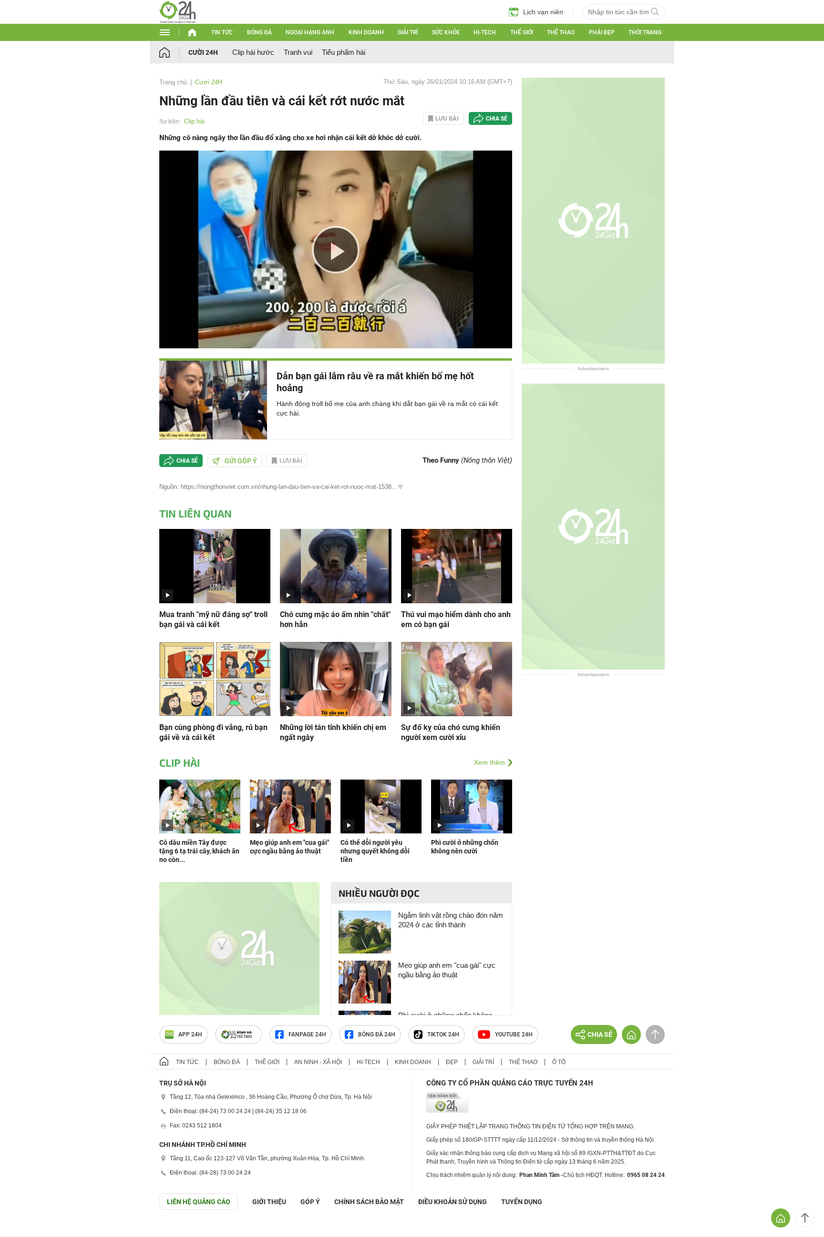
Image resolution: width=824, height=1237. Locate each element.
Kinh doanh (366, 32)
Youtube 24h (514, 1034)
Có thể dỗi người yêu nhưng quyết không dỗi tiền (375, 851)
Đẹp (452, 1062)
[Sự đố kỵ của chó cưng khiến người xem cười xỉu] (456, 678)
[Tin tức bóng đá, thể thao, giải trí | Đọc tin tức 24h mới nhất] (177, 21)
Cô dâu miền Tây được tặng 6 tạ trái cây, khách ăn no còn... (199, 851)
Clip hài (194, 121)
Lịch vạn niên (543, 12)
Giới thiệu (269, 1202)
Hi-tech (485, 32)
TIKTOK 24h (443, 1034)
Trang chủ (173, 82)
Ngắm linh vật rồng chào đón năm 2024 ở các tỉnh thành (450, 920)
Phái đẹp (602, 32)
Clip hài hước (253, 52)
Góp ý (310, 1202)
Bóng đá (259, 32)
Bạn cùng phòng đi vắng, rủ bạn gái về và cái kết (213, 732)
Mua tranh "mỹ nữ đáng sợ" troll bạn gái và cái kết (213, 619)
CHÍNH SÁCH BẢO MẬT (369, 1202)
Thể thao (561, 32)
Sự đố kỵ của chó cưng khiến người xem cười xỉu (450, 732)
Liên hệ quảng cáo (198, 1202)
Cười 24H (203, 52)
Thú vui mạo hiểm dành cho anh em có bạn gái (456, 619)
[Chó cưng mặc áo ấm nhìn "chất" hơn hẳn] (335, 565)
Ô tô (559, 1062)
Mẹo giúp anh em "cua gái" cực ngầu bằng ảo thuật (446, 970)
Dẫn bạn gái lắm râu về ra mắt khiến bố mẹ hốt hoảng (375, 382)
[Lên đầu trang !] (804, 1217)
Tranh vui (298, 52)
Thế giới (521, 32)
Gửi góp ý (241, 461)
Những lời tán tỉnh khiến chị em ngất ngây (333, 732)
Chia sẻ (496, 118)
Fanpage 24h (307, 1034)
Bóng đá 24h (376, 1034)
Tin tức (222, 32)
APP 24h (190, 1034)
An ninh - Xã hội (318, 1062)
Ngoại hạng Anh (310, 32)
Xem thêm (489, 762)
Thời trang (644, 32)
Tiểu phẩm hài (343, 52)
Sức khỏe (446, 32)
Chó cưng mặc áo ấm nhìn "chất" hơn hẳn (335, 619)
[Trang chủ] (173, 52)
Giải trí (408, 32)
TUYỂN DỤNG (521, 1202)
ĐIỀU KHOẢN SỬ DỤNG (452, 1202)
